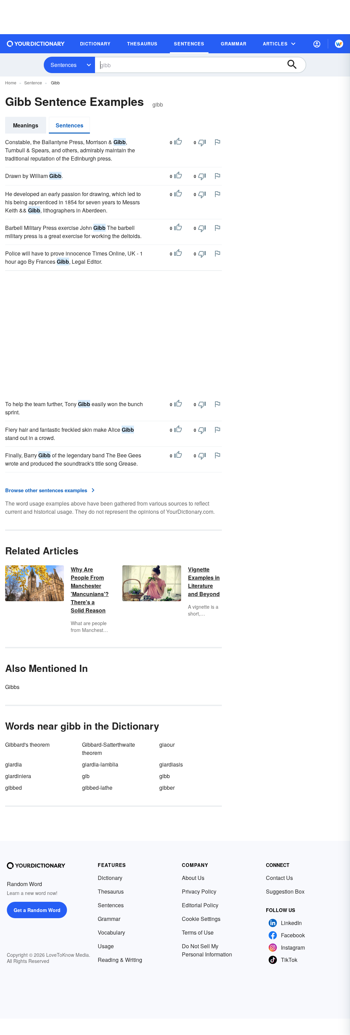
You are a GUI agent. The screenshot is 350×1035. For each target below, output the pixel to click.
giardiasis (171, 764)
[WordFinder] (339, 44)
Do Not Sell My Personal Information (207, 950)
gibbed (13, 787)
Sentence (33, 82)
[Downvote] (202, 142)
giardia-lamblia (100, 764)
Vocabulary (111, 932)
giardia (13, 764)
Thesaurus (111, 891)
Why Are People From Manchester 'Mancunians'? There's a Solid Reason (90, 589)
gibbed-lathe (97, 787)
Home (10, 82)
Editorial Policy (200, 905)
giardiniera (18, 776)
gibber (167, 787)
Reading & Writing (120, 960)
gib (86, 776)
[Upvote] (178, 142)
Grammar (109, 919)
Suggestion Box (285, 891)
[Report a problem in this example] (217, 142)
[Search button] (295, 64)
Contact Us (279, 878)
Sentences (64, 65)
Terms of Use (198, 932)
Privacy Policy (199, 891)
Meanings (25, 125)
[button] (317, 44)
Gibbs (12, 687)
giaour (167, 744)
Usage (106, 946)
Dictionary (110, 878)
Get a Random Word (37, 910)
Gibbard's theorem (27, 744)
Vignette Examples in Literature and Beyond (204, 581)
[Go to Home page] (36, 44)
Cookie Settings (201, 919)
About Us (193, 878)
